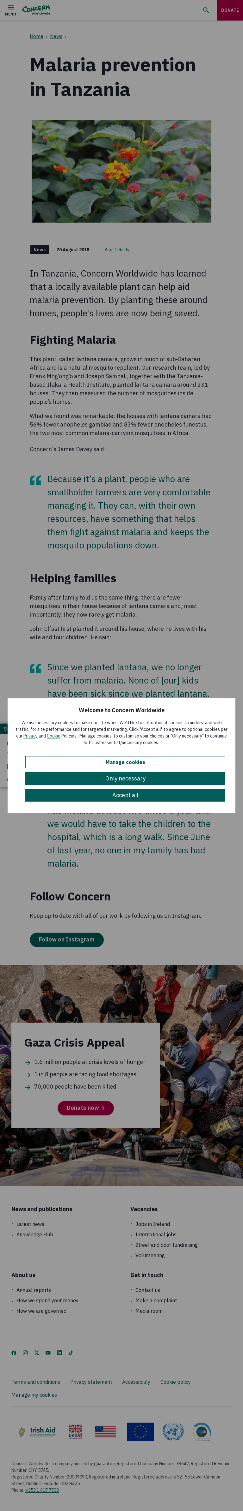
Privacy (30, 736)
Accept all (125, 795)
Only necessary (125, 778)
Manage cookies (125, 762)
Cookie (53, 736)
